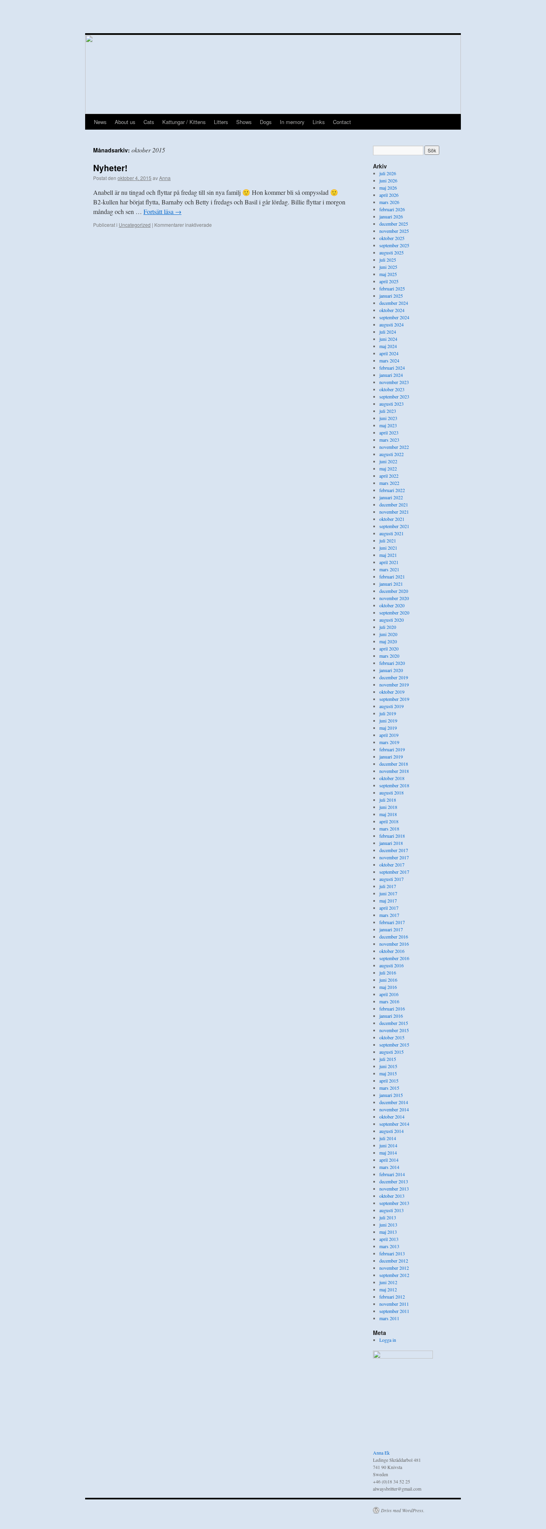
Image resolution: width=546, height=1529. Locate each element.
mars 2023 (389, 439)
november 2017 (394, 857)
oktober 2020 (392, 605)
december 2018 (393, 763)
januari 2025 (391, 295)
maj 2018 (388, 814)
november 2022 (394, 447)
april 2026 (389, 195)
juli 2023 (387, 411)
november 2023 (394, 382)
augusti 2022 (391, 454)
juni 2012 (388, 1282)
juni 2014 (388, 1145)
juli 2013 (387, 1217)
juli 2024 (387, 331)
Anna (165, 177)
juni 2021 (388, 547)
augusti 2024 (391, 324)
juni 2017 (388, 893)
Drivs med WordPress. (402, 1510)
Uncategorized (135, 224)
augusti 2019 (391, 706)
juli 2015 (387, 1059)
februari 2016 (392, 1008)
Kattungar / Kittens (184, 122)
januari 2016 (391, 1016)
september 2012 (394, 1275)
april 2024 (389, 353)
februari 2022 (392, 490)
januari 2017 (391, 929)
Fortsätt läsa (162, 211)
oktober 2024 (392, 310)
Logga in (387, 1340)
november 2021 (394, 511)
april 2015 (389, 1080)
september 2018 (394, 785)
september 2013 (394, 1203)
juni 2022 (388, 461)
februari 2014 (392, 1174)
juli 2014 (387, 1138)
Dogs (266, 122)
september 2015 (394, 1044)
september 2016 (394, 958)
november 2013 (394, 1188)
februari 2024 (392, 367)
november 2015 (394, 1030)
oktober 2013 (392, 1196)
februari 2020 (392, 663)
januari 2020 (391, 670)
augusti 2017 (391, 879)
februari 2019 (392, 749)
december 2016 (393, 936)
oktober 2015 (392, 1037)
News (100, 122)
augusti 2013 (391, 1210)
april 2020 (389, 648)
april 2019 (389, 735)
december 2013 (393, 1181)
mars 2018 (389, 828)
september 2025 (394, 245)
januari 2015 (391, 1095)
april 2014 (389, 1160)
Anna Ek (381, 1452)
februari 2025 (392, 288)
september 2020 (394, 612)
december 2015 (393, 1023)
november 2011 (394, 1304)
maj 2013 (388, 1232)
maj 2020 (388, 641)
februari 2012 (392, 1296)
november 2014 (394, 1109)
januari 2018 (391, 843)
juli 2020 (387, 627)
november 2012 (394, 1268)
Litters (221, 122)
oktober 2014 (392, 1116)
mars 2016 (389, 1001)
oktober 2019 (392, 691)
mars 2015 (389, 1088)
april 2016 (389, 994)
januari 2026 (391, 216)
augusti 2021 (391, 533)
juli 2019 (387, 713)
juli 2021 (387, 540)
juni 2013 (388, 1224)
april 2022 (389, 475)
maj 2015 (388, 1073)
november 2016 (394, 944)
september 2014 (394, 1124)
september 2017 (394, 872)
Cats (148, 122)
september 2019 (394, 699)
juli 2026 (387, 173)
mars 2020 (389, 655)
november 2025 (394, 231)
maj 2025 (388, 274)
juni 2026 (388, 180)
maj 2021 (388, 555)
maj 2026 (388, 187)
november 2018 (394, 771)
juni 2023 (388, 418)
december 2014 (393, 1102)
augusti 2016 (391, 965)
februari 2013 (392, 1253)
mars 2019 (389, 742)
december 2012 (393, 1260)
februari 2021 (392, 576)
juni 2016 (388, 980)
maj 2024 (388, 346)
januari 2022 (391, 497)
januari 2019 (391, 756)
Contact (342, 122)
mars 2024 (389, 360)
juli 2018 (387, 800)
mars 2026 (389, 202)
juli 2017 (387, 886)
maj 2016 (388, 987)
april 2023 (389, 432)
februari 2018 (392, 836)
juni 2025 (388, 267)
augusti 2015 (391, 1052)
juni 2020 (388, 634)
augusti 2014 (391, 1131)
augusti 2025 (391, 252)
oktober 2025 (392, 238)
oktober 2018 (392, 778)
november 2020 (394, 598)
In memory (292, 122)
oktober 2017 (392, 864)
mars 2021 (389, 569)
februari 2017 (392, 922)
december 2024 (393, 303)
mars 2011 (389, 1318)
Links (319, 122)
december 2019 (393, 677)
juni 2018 (388, 807)
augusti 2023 (391, 403)
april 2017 (389, 908)
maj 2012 (388, 1289)
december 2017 (393, 850)
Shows (244, 122)
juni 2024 (388, 339)
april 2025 (389, 281)
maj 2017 (388, 900)
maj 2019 (388, 727)
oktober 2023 (392, 389)
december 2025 (393, 223)
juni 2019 (388, 720)
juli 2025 (387, 259)
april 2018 (389, 821)
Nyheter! (110, 168)
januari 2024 (391, 375)
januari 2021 (391, 583)
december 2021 (393, 504)
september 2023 (394, 396)
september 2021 (394, 526)
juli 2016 (387, 972)
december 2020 (393, 591)
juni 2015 (388, 1066)
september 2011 (394, 1311)
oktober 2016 (392, 951)
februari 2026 (392, 209)
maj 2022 (388, 468)
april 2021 (389, 562)
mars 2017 (389, 915)
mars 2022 (389, 483)
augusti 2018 (391, 792)
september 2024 (394, 317)
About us (125, 122)
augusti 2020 (391, 619)
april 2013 (389, 1239)
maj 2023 (388, 425)
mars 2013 (389, 1246)
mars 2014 (389, 1167)
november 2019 (394, 684)
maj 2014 (388, 1152)
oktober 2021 (392, 519)
